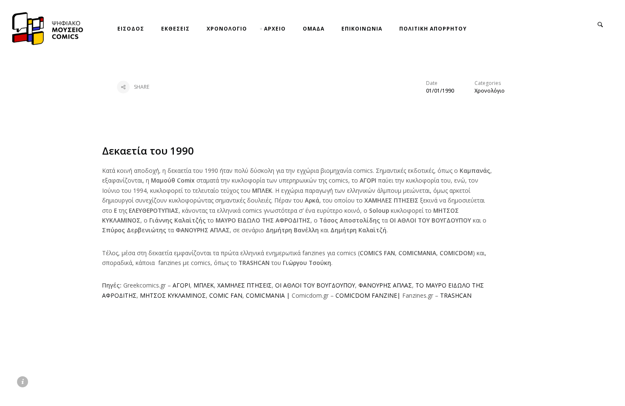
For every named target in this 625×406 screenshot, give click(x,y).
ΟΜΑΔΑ (313, 28)
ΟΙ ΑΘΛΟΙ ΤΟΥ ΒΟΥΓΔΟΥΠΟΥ (315, 285)
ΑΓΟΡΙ (181, 285)
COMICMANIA (265, 295)
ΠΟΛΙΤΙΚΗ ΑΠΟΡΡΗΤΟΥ (433, 28)
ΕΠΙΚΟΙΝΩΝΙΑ (361, 28)
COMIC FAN (225, 295)
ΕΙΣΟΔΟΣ (130, 28)
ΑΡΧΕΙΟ (275, 28)
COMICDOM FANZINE (366, 295)
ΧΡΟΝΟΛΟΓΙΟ (227, 28)
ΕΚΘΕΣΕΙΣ (175, 28)
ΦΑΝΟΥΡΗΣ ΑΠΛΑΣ (385, 285)
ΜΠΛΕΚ (203, 285)
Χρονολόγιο (489, 90)
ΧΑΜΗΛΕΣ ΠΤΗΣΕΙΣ (244, 285)
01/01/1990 (440, 90)
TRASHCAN (456, 295)
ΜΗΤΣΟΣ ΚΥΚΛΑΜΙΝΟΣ (173, 295)
